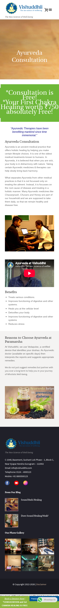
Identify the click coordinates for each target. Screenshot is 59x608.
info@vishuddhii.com (21, 467)
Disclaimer (41, 584)
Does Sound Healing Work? (34, 516)
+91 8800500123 (20, 476)
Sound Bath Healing (31, 500)
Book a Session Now (14, 598)
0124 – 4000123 (23, 472)
